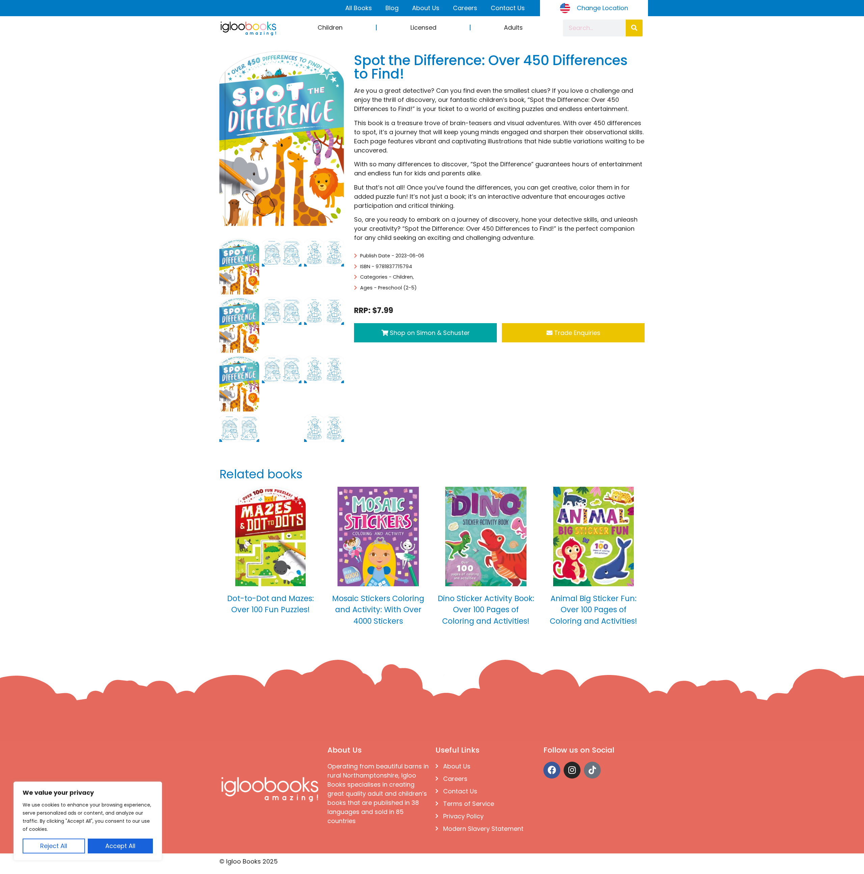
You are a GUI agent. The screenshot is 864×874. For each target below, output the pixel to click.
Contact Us (508, 8)
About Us (425, 8)
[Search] (634, 28)
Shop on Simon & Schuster (429, 333)
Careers (465, 8)
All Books (358, 8)
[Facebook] (551, 770)
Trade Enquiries (576, 333)
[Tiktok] (592, 770)
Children (330, 27)
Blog (392, 8)
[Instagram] (572, 770)
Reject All (53, 846)
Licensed (423, 27)
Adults (513, 27)
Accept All (120, 846)
